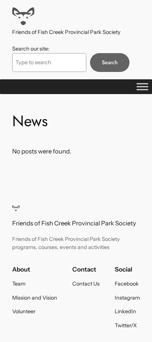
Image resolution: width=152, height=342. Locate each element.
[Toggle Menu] (142, 86)
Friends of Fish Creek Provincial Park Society (66, 32)
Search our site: (30, 48)
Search (110, 62)
